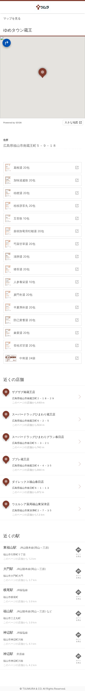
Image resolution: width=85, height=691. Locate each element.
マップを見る (12, 18)
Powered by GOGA (12, 122)
